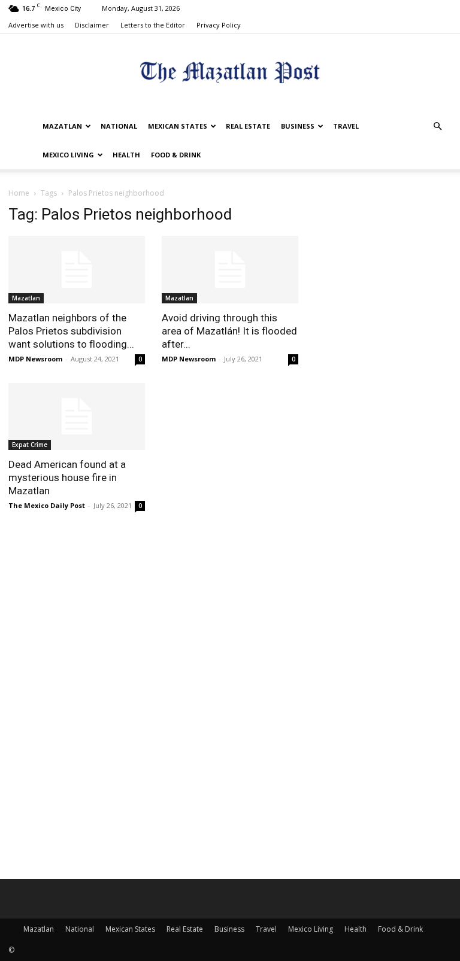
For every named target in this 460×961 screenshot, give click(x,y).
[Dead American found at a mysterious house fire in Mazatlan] (76, 417)
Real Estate (248, 125)
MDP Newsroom (35, 358)
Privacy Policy (218, 24)
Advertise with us (35, 24)
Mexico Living (68, 154)
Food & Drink (176, 154)
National (119, 125)
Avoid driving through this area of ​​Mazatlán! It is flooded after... (229, 331)
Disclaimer (92, 24)
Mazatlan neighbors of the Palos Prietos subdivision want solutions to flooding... (71, 331)
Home (18, 193)
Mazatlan (62, 125)
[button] (437, 126)
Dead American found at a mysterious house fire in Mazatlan (67, 477)
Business (297, 125)
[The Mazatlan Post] (230, 73)
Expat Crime (29, 444)
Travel (346, 125)
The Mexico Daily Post (46, 505)
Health (126, 154)
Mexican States (177, 125)
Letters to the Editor (152, 24)
